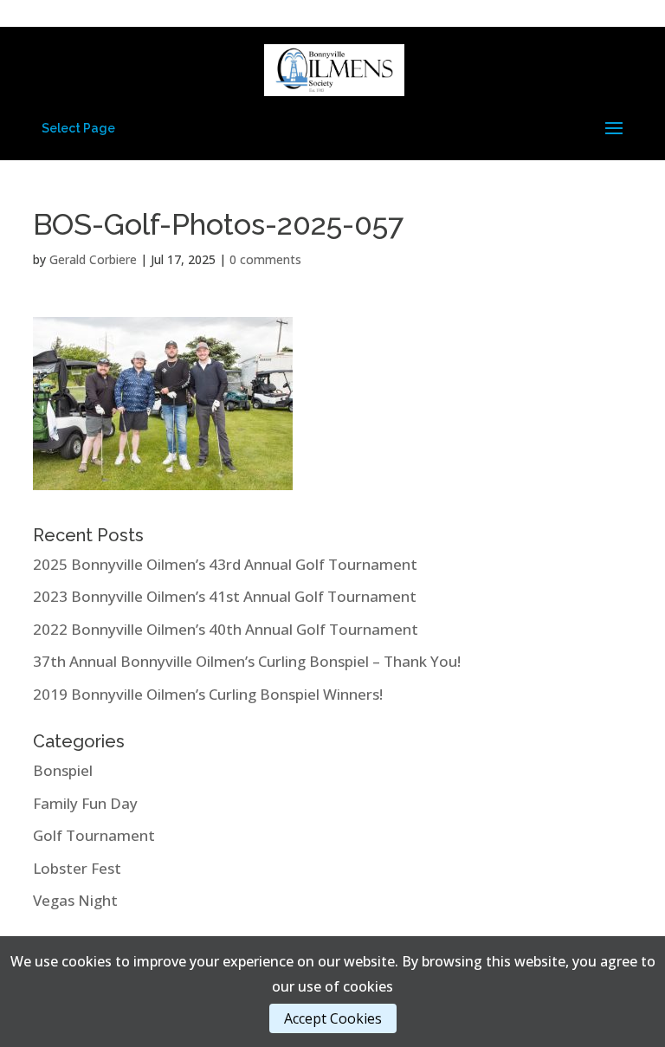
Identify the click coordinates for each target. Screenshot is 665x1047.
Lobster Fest (77, 868)
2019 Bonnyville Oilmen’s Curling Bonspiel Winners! (208, 694)
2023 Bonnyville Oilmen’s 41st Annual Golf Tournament (224, 596)
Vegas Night (75, 900)
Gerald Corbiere (93, 259)
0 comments (265, 259)
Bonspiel (63, 770)
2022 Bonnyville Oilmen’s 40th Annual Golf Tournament (225, 629)
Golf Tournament (94, 835)
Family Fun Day (85, 803)
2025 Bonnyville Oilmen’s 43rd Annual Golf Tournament (225, 564)
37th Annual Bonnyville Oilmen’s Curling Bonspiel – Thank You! (247, 661)
